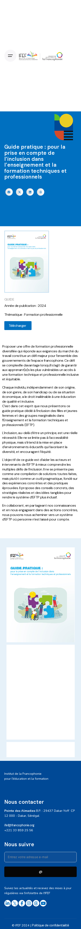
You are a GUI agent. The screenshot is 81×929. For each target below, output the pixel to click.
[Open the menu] (10, 56)
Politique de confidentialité (50, 925)
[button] (9, 192)
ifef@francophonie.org (19, 825)
